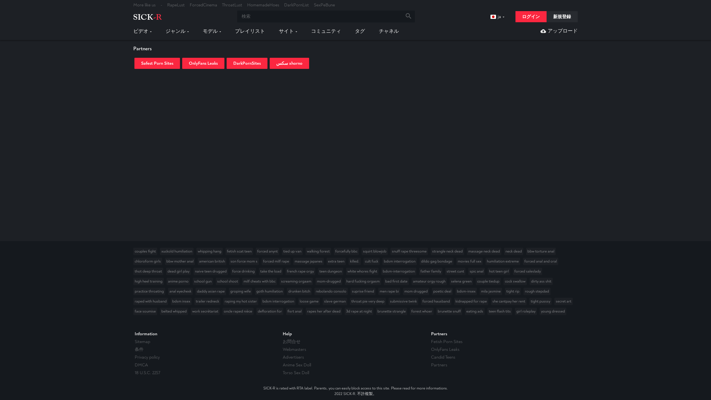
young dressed (553, 311)
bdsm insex (181, 301)
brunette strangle (391, 311)
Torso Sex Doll (296, 373)
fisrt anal (294, 311)
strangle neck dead (447, 251)
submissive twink (403, 301)
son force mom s (244, 261)
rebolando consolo (331, 291)
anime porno (178, 281)
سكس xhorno (289, 63)
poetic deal (442, 291)
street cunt (455, 271)
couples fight (145, 251)
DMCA (141, 365)
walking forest (318, 251)
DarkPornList (296, 5)
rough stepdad (537, 291)
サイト (286, 31)
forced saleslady (527, 271)
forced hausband (436, 301)
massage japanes (308, 261)
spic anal (477, 271)
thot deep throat (148, 271)
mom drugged (416, 291)
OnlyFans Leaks (203, 63)
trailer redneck (207, 301)
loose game (309, 301)
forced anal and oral (540, 261)
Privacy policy (147, 357)
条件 (139, 349)
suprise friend (363, 291)
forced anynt (267, 251)
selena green (461, 281)
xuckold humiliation (176, 251)
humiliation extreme (503, 261)
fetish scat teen (239, 251)
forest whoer (421, 311)
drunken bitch (299, 291)
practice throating (149, 291)
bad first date (396, 281)
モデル (210, 31)
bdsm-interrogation (399, 271)
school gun (203, 281)
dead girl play (178, 271)
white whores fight (362, 271)
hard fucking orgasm (363, 281)
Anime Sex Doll (297, 365)
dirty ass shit (541, 281)
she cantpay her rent (508, 301)
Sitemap (142, 341)
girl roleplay (525, 311)
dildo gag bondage (436, 261)
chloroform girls (148, 261)
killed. (354, 261)
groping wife (240, 291)
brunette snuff (449, 311)
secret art (563, 301)
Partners (439, 365)
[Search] (408, 16)
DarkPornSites (247, 63)
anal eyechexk (180, 291)
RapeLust (176, 5)
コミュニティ (326, 31)
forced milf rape (276, 261)
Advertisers (293, 357)
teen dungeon (330, 271)
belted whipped (174, 311)
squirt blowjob (374, 251)
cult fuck (371, 261)
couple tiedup (488, 281)
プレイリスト (250, 31)
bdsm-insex (466, 291)
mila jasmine (491, 291)
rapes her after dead (324, 311)
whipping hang (209, 251)
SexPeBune (324, 5)
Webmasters (294, 349)
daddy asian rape (211, 291)
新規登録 (562, 16)
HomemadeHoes (263, 5)
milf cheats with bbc (260, 281)
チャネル (389, 31)
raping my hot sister (241, 301)
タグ (360, 31)
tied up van (292, 251)
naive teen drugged (211, 271)
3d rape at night (359, 311)
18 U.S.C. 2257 (147, 373)
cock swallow (515, 281)
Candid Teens (443, 357)
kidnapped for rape (471, 301)
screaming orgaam (296, 281)
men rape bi (389, 291)
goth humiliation (269, 291)
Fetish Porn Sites (446, 341)
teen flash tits (500, 311)
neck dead (513, 251)
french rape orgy (300, 271)
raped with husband (151, 301)
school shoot (227, 281)
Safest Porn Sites (157, 63)
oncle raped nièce (238, 311)
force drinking (243, 271)
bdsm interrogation (399, 261)
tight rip (512, 291)
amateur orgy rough (429, 281)
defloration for (270, 311)
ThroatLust (232, 5)
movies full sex (469, 261)
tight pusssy (540, 301)
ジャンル (176, 31)
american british (212, 261)
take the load (270, 271)
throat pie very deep (367, 301)
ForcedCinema (203, 5)
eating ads (474, 311)
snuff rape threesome (409, 251)
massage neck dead (484, 251)
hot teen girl (499, 271)
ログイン (531, 16)
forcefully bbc (346, 251)
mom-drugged (329, 281)
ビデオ (140, 31)
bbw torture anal (540, 251)
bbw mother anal (180, 261)
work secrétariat (205, 311)
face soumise (145, 311)
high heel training (148, 281)
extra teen (336, 261)
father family (430, 271)
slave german (335, 301)
